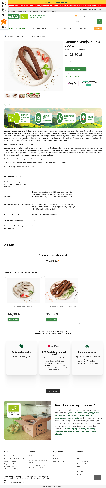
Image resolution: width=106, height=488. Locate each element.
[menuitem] (15, 28)
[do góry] (97, 477)
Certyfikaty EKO (45, 11)
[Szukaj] (99, 21)
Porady (54, 11)
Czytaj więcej (53, 391)
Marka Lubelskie (82, 464)
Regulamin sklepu (10, 464)
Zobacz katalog (32, 11)
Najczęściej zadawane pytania (14, 458)
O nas (79, 456)
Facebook (80, 469)
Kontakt (13, 11)
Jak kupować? (9, 456)
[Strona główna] (24, 16)
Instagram (80, 471)
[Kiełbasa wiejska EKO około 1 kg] (61, 290)
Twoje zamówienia (59, 456)
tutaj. (58, 369)
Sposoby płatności (10, 461)
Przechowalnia (58, 464)
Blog (79, 458)
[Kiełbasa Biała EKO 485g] (23, 290)
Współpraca (22, 11)
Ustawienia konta (59, 461)
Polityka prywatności (11, 466)
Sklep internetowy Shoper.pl (53, 486)
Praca (79, 474)
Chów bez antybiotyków (12, 469)
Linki (78, 466)
